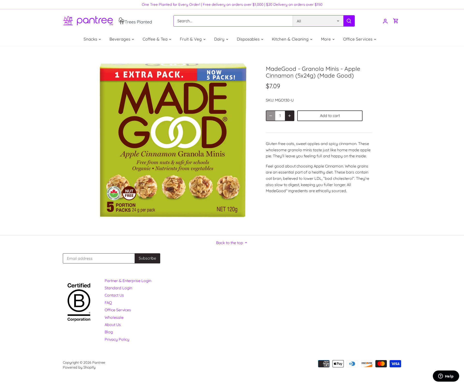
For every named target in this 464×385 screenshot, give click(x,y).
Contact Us (114, 295)
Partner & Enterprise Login (128, 280)
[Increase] (289, 116)
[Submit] (349, 20)
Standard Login (118, 287)
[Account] (385, 21)
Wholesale (114, 317)
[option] (173, 140)
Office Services (118, 309)
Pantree (98, 362)
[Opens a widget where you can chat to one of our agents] (446, 376)
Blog (109, 331)
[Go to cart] (396, 21)
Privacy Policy (117, 339)
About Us (113, 324)
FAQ (108, 302)
